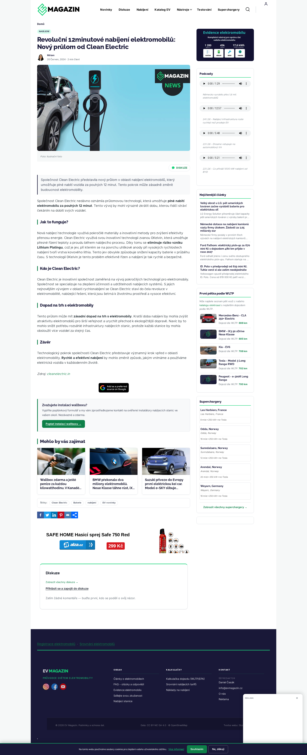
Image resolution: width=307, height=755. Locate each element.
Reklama (224, 699)
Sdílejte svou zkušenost (128, 695)
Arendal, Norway (211, 467)
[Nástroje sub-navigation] (193, 9)
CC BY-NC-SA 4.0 (156, 725)
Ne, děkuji (218, 749)
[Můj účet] (266, 4)
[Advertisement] (273, 726)
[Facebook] (40, 515)
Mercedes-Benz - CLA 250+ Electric (232, 317)
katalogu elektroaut (210, 305)
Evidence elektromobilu (128, 689)
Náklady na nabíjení (178, 689)
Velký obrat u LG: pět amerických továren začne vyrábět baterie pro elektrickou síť (222, 206)
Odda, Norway (209, 429)
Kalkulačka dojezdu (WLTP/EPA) (185, 678)
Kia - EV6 (224, 347)
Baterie (77, 503)
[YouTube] (63, 686)
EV (55, 671)
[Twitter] (47, 515)
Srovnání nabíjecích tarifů (181, 684)
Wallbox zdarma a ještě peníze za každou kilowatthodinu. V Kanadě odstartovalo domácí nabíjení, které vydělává (59, 488)
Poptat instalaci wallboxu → (63, 424)
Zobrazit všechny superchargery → (225, 507)
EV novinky (109, 503)
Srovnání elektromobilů (97, 644)
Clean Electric (59, 503)
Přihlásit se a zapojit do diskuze (67, 588)
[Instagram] (46, 686)
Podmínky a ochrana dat (91, 725)
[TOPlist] (37, 738)
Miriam (51, 55)
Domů (40, 23)
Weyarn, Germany (211, 486)
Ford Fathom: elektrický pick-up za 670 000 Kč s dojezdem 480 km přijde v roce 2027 (225, 249)
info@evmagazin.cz (231, 687)
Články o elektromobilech (129, 678)
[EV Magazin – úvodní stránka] (58, 9)
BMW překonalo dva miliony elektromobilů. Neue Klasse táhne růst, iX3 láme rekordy (113, 486)
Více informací (176, 749)
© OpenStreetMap (177, 725)
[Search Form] (247, 9)
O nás (222, 693)
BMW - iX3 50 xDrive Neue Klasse (231, 333)
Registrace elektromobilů (56, 644)
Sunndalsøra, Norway (214, 448)
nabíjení (92, 503)
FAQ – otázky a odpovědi (129, 684)
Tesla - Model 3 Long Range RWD (232, 362)
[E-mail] (67, 515)
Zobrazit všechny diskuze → (62, 582)
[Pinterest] (61, 515)
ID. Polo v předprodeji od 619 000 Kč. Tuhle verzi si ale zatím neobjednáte (223, 268)
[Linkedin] (54, 515)
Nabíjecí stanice (123, 701)
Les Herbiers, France (213, 410)
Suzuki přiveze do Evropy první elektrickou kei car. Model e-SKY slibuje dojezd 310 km (164, 486)
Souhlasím (196, 749)
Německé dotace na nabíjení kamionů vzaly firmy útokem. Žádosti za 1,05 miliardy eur (224, 228)
